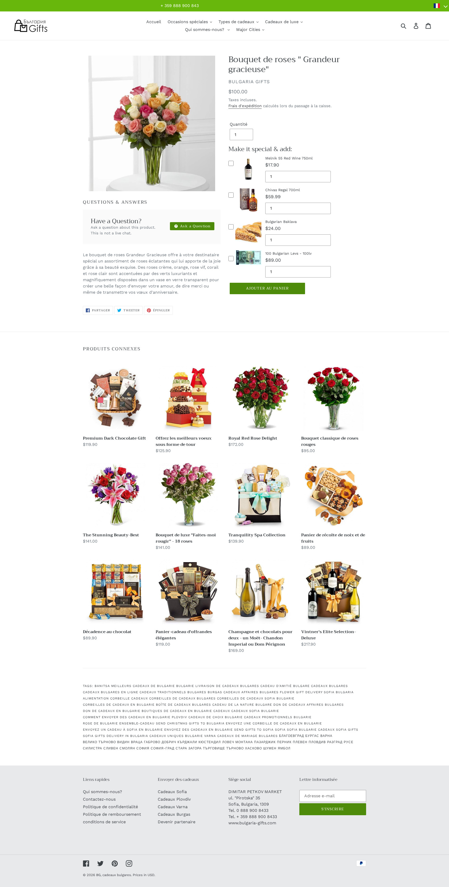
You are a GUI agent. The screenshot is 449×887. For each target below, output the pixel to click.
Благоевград (291, 736)
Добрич (169, 742)
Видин (123, 742)
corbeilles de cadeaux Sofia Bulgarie (255, 698)
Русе (348, 742)
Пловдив (317, 742)
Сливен (110, 748)
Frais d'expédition (245, 106)
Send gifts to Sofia (254, 729)
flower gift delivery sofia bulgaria (317, 692)
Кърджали (187, 742)
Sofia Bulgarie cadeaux (311, 729)
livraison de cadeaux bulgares (227, 686)
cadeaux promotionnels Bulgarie (278, 717)
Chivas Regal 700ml (282, 190)
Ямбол (284, 748)
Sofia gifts (347, 729)
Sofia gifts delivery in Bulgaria (115, 736)
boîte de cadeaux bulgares (183, 704)
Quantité (238, 124)
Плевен (300, 742)
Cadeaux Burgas (174, 814)
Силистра (92, 748)
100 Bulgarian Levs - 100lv (288, 253)
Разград (334, 742)
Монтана (244, 742)
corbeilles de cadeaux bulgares (182, 698)
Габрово (152, 742)
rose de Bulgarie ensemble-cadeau (119, 723)
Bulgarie (185, 686)
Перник (284, 742)
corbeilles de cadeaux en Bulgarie (119, 704)
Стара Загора (189, 748)
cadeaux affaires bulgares (251, 692)
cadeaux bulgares (329, 686)
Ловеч (228, 742)
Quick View (249, 182)
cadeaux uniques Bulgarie (176, 736)
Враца (137, 742)
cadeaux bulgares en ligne (110, 692)
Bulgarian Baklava (281, 222)
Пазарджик (265, 742)
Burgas (215, 692)
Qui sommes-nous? (102, 791)
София (142, 748)
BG (98, 875)
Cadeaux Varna (173, 806)
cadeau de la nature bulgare (242, 704)
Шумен (269, 748)
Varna (210, 736)
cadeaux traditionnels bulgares (173, 692)
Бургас (312, 736)
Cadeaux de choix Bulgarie (215, 717)
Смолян (127, 748)
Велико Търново (99, 742)
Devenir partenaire (176, 821)
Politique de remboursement (112, 814)
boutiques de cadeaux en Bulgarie (177, 711)
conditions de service (104, 821)
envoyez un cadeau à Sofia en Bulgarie (123, 729)
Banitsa (102, 686)
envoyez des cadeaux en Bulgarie (198, 729)
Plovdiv (179, 717)
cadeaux (221, 711)
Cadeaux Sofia (172, 791)
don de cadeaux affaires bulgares (308, 704)
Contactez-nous (99, 799)
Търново (235, 748)
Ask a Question (194, 226)
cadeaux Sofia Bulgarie (255, 711)
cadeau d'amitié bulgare (285, 686)
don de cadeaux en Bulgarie (111, 711)
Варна (326, 736)
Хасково (253, 748)
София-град (162, 748)
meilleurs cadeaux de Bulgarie (143, 686)
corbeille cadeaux (129, 698)
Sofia (280, 729)
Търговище (214, 748)
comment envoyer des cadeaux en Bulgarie (126, 717)
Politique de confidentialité (110, 806)
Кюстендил (210, 742)
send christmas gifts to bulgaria (190, 723)
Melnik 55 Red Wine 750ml (289, 158)
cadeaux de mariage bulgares (247, 736)
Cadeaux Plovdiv (174, 799)
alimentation (96, 698)
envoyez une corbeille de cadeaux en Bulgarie (274, 723)
